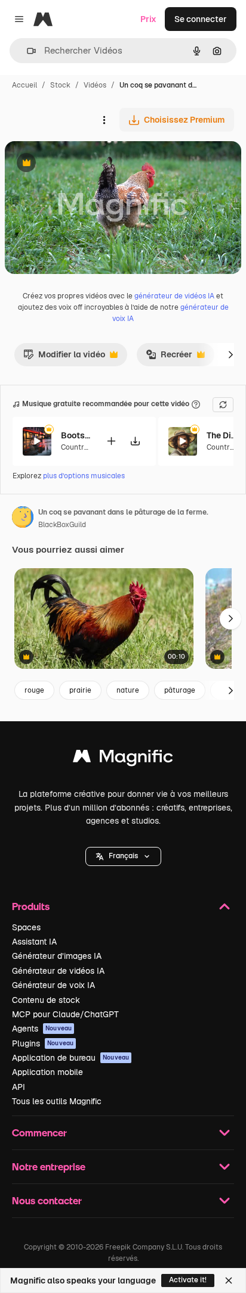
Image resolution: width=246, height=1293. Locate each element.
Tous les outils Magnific (57, 1101)
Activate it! (188, 1280)
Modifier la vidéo (64, 357)
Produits (31, 906)
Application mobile (47, 1072)
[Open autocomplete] (26, 50)
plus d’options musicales (84, 476)
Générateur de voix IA (53, 985)
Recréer (169, 357)
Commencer (39, 1132)
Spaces (26, 927)
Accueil (24, 85)
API (18, 1087)
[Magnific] (123, 759)
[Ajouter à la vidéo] (111, 441)
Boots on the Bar (76, 435)
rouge (34, 690)
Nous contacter (47, 1200)
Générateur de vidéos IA (58, 970)
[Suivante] (230, 354)
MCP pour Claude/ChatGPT (65, 1014)
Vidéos (95, 85)
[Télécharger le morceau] (135, 441)
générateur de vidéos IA (174, 296)
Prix (148, 19)
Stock (60, 85)
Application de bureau (70, 1057)
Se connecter (200, 19)
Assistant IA (34, 941)
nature (127, 690)
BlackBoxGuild (62, 524)
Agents (42, 1028)
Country (74, 447)
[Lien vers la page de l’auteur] (22, 518)
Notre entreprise (48, 1166)
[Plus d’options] (104, 120)
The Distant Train (221, 435)
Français (123, 856)
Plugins (42, 1043)
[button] (123, 856)
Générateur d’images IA (57, 956)
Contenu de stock (46, 1000)
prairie (80, 690)
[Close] (229, 1280)
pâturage (179, 690)
